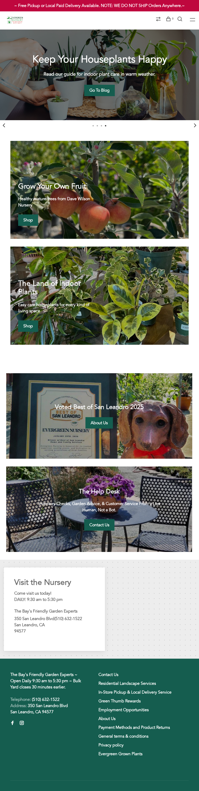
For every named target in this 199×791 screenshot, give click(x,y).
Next (195, 125)
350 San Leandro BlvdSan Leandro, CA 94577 (39, 709)
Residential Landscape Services (127, 683)
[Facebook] (12, 723)
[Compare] (159, 20)
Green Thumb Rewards (119, 701)
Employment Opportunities (123, 710)
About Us (107, 719)
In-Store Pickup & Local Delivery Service (135, 692)
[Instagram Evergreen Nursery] (22, 723)
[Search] (180, 20)
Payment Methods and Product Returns (134, 727)
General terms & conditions (123, 736)
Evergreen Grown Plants (120, 754)
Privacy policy (111, 745)
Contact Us (108, 675)
